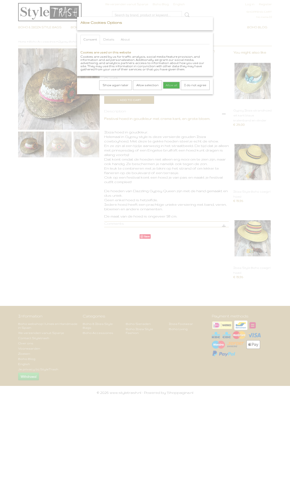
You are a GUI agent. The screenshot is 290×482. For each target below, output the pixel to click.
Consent (90, 39)
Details (108, 39)
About (125, 39)
